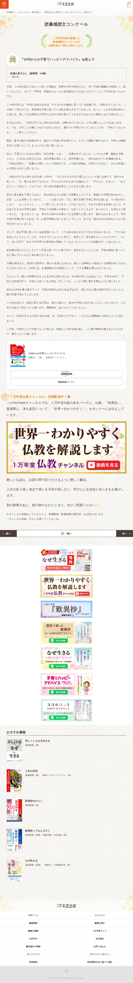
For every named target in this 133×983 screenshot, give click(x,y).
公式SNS (33, 938)
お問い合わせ (100, 946)
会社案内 (100, 938)
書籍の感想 (33, 931)
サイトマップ (33, 954)
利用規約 (33, 962)
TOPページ (33, 915)
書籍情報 (33, 923)
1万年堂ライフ (100, 931)
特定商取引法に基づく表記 (99, 962)
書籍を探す (100, 923)
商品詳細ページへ (66, 382)
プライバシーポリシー (99, 954)
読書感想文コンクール (66, 24)
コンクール (22, 12)
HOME (10, 12)
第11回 (35, 12)
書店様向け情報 (33, 946)
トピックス (100, 915)
